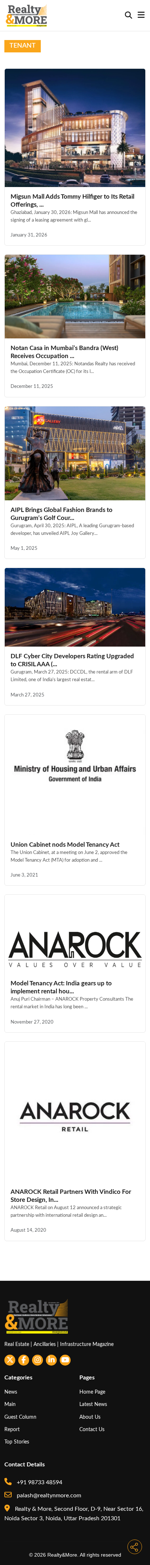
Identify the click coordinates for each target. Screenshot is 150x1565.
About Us (89, 1417)
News (10, 1392)
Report (12, 1429)
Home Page (92, 1392)
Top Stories (16, 1442)
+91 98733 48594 (38, 1482)
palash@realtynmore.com (48, 1495)
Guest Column (20, 1417)
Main (10, 1404)
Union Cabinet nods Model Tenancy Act (65, 845)
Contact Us (91, 1429)
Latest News (93, 1404)
